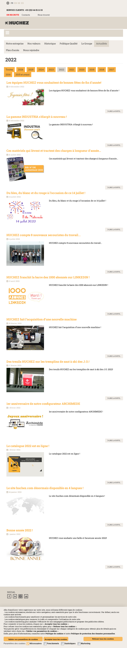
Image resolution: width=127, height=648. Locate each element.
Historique (50, 43)
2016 (8, 74)
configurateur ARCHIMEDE (88, 411)
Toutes (9, 69)
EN (15, 3)
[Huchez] (17, 23)
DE (19, 3)
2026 (20, 69)
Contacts (26, 14)
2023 (51, 69)
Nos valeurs (33, 43)
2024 (41, 69)
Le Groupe (86, 43)
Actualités (101, 43)
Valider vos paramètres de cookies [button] (23, 639)
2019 (91, 69)
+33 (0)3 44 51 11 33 (34, 10)
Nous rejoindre (31, 50)
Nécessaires (36, 644)
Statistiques (70, 644)
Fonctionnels (53, 644)
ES (22, 3)
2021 (71, 69)
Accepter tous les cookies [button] (56, 639)
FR (12, 3)
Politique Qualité (68, 43)
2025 (30, 69)
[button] (93, 633)
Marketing (85, 644)
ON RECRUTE (12, 14)
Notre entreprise (14, 43)
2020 (81, 69)
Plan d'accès (12, 50)
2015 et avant (23, 74)
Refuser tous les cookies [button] (103, 639)
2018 (101, 69)
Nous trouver (44, 14)
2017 (111, 69)
